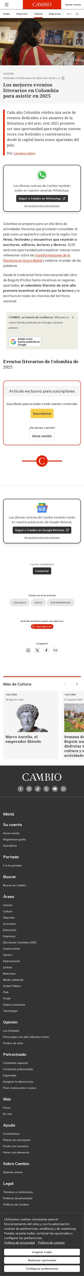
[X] (46, 789)
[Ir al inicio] (42, 4)
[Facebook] (20, 789)
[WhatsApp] (63, 789)
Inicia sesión (42, 436)
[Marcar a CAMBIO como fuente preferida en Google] (42, 342)
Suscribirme (42, 413)
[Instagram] (29, 789)
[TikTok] (38, 789)
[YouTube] (55, 789)
